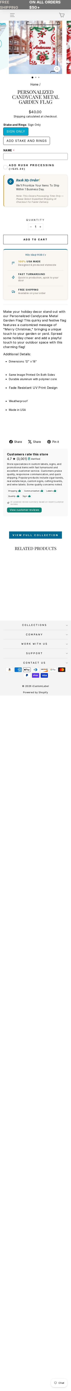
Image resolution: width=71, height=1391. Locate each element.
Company (34, 634)
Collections (34, 625)
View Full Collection (35, 535)
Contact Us (34, 662)
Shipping (19, 116)
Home (34, 84)
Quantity (35, 219)
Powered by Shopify (35, 692)
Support (34, 653)
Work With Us (34, 643)
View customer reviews (24, 510)
